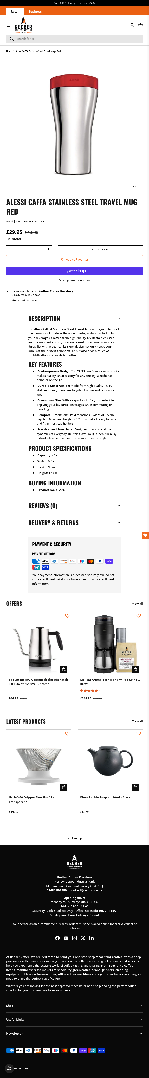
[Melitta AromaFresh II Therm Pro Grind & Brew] (110, 644)
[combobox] (74, 39)
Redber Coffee (21, 1068)
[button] (140, 25)
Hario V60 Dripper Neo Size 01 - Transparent (31, 799)
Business (35, 11)
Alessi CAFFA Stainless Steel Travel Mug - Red (38, 51)
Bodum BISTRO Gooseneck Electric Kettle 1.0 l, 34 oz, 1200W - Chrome (39, 682)
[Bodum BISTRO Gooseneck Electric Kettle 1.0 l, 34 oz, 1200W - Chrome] (39, 644)
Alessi (9, 221)
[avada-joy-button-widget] (9, 1068)
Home (9, 51)
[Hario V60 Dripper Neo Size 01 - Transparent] (39, 762)
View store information (25, 300)
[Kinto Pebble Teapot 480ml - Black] (110, 762)
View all (137, 603)
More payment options (74, 280)
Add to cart (100, 249)
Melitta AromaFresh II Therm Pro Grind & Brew (110, 682)
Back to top (74, 838)
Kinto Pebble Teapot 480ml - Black (105, 797)
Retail (15, 11)
